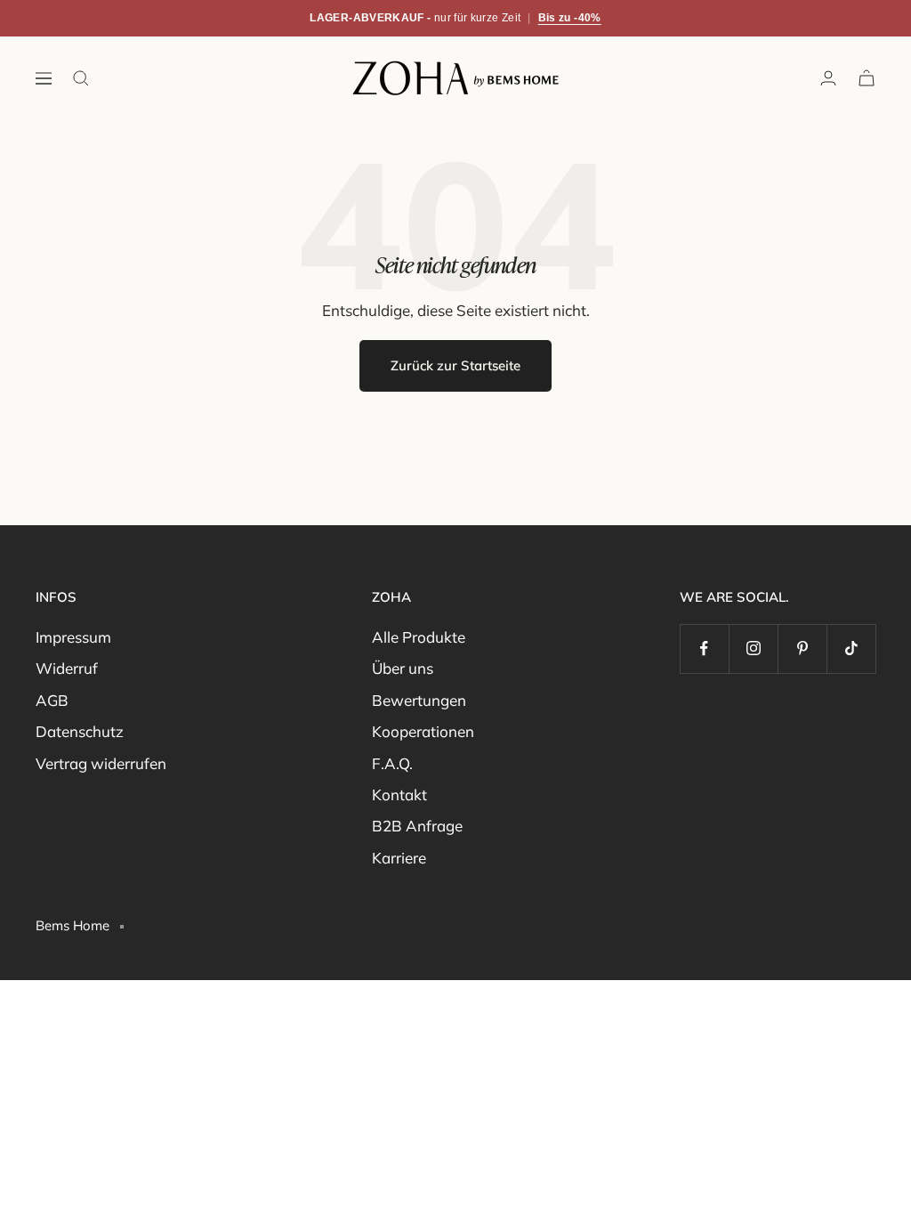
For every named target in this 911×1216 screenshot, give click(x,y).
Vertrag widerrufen (101, 763)
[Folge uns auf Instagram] (753, 648)
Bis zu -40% (569, 18)
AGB (52, 700)
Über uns (402, 668)
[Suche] (81, 78)
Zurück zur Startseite (455, 365)
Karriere (399, 857)
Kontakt (399, 794)
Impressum (73, 637)
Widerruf (67, 668)
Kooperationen (423, 731)
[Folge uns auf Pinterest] (802, 648)
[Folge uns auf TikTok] (850, 648)
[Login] (828, 77)
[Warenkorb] (866, 77)
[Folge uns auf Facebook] (704, 648)
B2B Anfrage (417, 825)
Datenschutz (80, 731)
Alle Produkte (418, 637)
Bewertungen (419, 700)
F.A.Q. (392, 763)
